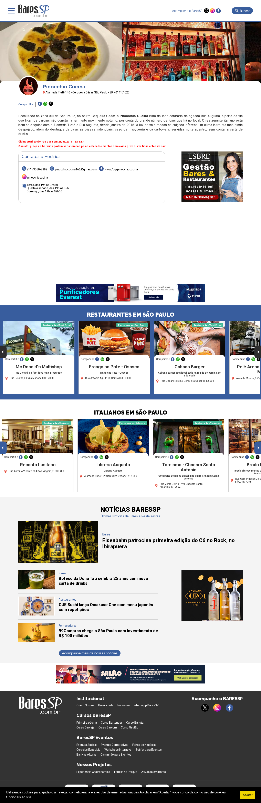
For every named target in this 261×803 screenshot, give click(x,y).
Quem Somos (85, 705)
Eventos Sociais (86, 744)
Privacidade (105, 705)
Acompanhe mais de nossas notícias (89, 653)
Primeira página (86, 722)
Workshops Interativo (118, 749)
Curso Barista (135, 722)
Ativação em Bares (153, 771)
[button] (33, 797)
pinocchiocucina (37, 177)
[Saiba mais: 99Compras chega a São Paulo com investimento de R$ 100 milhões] (36, 641)
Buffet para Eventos (149, 749)
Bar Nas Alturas (86, 754)
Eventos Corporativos (114, 744)
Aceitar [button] (247, 794)
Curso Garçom (107, 727)
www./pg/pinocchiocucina (121, 169)
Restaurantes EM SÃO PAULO (130, 314)
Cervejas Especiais (88, 749)
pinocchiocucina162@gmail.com (76, 169)
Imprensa (123, 705)
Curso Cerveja (85, 727)
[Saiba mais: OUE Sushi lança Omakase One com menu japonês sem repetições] (36, 614)
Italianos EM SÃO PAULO (130, 412)
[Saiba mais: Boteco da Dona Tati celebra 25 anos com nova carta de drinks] (36, 588)
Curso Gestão (129, 727)
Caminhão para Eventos (116, 754)
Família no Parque (125, 771)
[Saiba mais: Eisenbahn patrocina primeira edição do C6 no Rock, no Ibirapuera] (58, 562)
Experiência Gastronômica (93, 771)
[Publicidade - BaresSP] (212, 176)
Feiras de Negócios (144, 744)
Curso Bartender (111, 722)
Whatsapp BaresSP (146, 705)
